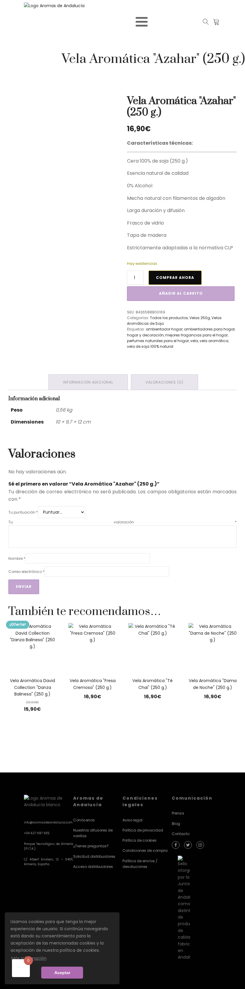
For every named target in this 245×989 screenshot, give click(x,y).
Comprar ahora (175, 277)
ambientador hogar (164, 329)
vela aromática (214, 340)
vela (194, 340)
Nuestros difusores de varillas (93, 833)
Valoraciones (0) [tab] (164, 382)
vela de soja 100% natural (150, 346)
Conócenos (84, 820)
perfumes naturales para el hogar (158, 340)
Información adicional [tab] (88, 382)
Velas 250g (199, 317)
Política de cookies (139, 840)
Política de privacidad (142, 830)
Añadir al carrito (181, 293)
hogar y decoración (145, 335)
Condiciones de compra (145, 850)
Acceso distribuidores (93, 866)
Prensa (178, 813)
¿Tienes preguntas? (91, 846)
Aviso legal (132, 820)
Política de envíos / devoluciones (139, 863)
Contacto (180, 833)
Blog (176, 823)
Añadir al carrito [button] (32, 724)
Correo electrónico (26, 571)
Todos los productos (169, 317)
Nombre (16, 558)
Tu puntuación (23, 512)
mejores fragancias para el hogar (196, 335)
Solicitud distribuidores (94, 856)
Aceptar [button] (62, 972)
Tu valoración (122, 522)
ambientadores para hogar (209, 329)
